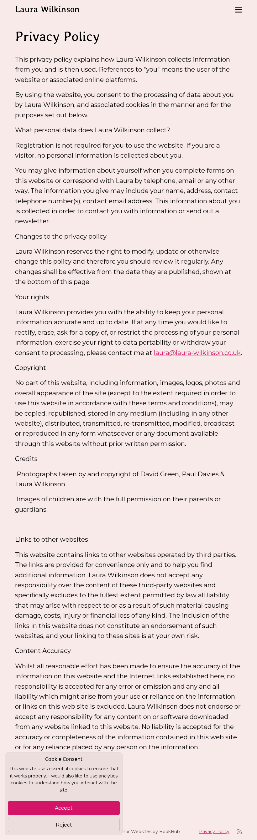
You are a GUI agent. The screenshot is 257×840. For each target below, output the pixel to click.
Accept (64, 808)
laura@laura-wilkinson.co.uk (197, 353)
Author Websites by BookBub (147, 831)
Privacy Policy (214, 831)
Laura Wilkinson (47, 9)
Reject (64, 825)
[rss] (239, 831)
